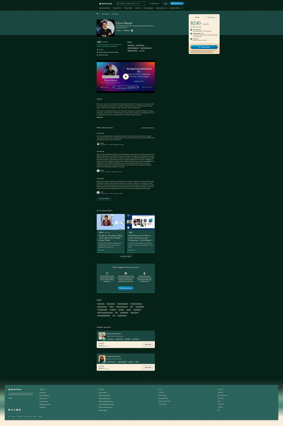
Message (127, 30)
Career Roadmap (162, 395)
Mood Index (220, 398)
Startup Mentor (128, 8)
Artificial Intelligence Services (106, 401)
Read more (100, 117)
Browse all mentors (177, 3)
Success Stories (103, 392)
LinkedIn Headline (162, 404)
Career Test (161, 392)
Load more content (125, 256)
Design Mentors (117, 8)
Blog (219, 410)
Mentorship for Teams (45, 404)
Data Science (131, 45)
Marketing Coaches (161, 8)
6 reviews (105, 42)
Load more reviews (104, 198)
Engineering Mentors (105, 8)
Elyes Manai (115, 14)
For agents (40, 416)
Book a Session (43, 398)
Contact (10, 398)
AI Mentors (138, 8)
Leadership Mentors (174, 8)
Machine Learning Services (105, 407)
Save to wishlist (205, 47)
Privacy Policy (20, 416)
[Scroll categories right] (182, 8)
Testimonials (43, 407)
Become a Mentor (44, 401)
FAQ (9, 416)
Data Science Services (104, 395)
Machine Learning (132, 50)
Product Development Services (106, 404)
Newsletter (220, 392)
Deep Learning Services (104, 398)
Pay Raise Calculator (163, 398)
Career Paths (221, 404)
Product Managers (148, 8)
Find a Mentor (105, 14)
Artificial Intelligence (133, 48)
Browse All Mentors (44, 395)
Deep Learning (140, 45)
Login (165, 3)
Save (120, 30)
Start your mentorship (126, 288)
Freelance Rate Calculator (164, 401)
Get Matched (43, 392)
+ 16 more (141, 50)
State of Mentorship (222, 395)
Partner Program (103, 410)
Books (219, 401)
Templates (220, 407)
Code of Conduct (28, 416)
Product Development (145, 48)
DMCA (34, 416)
